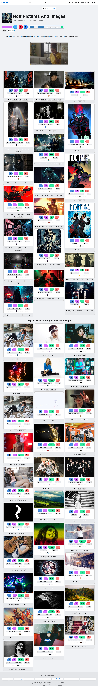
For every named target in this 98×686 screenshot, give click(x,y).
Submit (75, 2)
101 (52, 510)
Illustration (20, 216)
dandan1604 (84, 484)
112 (83, 637)
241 (52, 380)
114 (52, 444)
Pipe (57, 195)
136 (21, 659)
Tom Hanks (43, 99)
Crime (55, 226)
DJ (22, 393)
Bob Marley (53, 556)
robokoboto (23, 179)
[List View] (36, 27)
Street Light (28, 281)
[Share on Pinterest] (21, 27)
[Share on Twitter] (15, 27)
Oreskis (84, 450)
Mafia (10, 315)
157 (21, 628)
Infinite (41, 27)
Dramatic (60, 226)
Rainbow (24, 149)
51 (83, 377)
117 (21, 595)
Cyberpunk (28, 214)
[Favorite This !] (46, 121)
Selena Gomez (22, 359)
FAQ (11, 679)
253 (52, 547)
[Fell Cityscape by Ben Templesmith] (79, 89)
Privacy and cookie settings (88, 679)
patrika (84, 383)
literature (52, 36)
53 (83, 511)
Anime (48, 8)
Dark (76, 313)
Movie (49, 99)
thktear (53, 654)
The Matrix (11, 214)
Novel (76, 36)
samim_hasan (53, 516)
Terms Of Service (28, 679)
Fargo (78, 279)
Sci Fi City (56, 164)
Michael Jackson (22, 533)
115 (21, 455)
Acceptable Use (39, 679)
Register (94, 2)
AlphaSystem (23, 389)
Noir (54, 8)
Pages (47, 27)
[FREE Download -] (41, 121)
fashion (23, 36)
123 (21, 524)
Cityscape (25, 99)
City (51, 164)
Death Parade (79, 310)
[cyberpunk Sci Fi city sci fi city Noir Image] (49, 151)
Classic (66, 36)
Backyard (11, 281)
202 (83, 410)
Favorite (8, 27)
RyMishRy (54, 191)
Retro (25, 315)
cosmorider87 (53, 450)
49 (52, 648)
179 (21, 561)
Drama (91, 279)
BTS (53, 355)
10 (21, 204)
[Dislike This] (57, 121)
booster (84, 416)
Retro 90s (41, 226)
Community (83, 2)
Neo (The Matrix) (20, 214)
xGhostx (22, 460)
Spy (12, 182)
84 (83, 604)
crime (57, 36)
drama (28, 36)
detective (41, 36)
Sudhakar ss (23, 355)
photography (17, 36)
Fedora (27, 182)
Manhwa (11, 247)
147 (52, 612)
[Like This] (82, 141)
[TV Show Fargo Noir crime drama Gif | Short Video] (79, 267)
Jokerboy (23, 529)
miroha (23, 426)
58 (52, 411)
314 (21, 384)
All (5, 30)
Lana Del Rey (84, 521)
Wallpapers (11, 30)
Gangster (44, 264)
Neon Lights (18, 250)
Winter (85, 581)
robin (22, 634)
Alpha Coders (5, 2)
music (11, 36)
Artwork (61, 36)
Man (15, 149)
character (72, 36)
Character (86, 310)
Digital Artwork (43, 130)
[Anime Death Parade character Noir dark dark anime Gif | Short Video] (79, 298)
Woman (59, 130)
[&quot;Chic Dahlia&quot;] (49, 118)
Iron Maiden (22, 637)
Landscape (54, 519)
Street (29, 149)
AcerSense (22, 665)
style (32, 36)
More (57, 27)
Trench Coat (18, 151)
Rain (18, 149)
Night (29, 315)
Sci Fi (47, 164)
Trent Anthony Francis (54, 127)
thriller (36, 36)
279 (21, 421)
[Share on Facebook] (26, 27)
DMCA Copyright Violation (71, 679)
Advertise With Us (57, 679)
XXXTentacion (22, 464)
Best (52, 27)
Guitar (53, 621)
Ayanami (53, 351)
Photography (47, 519)
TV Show (72, 279)
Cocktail (58, 298)
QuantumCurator (23, 95)
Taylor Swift (22, 570)
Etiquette (48, 679)
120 (21, 491)
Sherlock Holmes (44, 195)
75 (52, 345)
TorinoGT (84, 147)
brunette (84, 578)
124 (83, 541)
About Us (5, 679)
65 (83, 479)
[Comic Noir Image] (79, 138)
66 (83, 572)
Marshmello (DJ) (18, 604)
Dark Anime (82, 313)
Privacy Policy (18, 679)
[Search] (45, 2)
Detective (15, 99)
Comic (79, 101)
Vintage (58, 264)
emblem (46, 36)
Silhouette (17, 281)
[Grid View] (32, 27)
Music (15, 359)
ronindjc (84, 97)
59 (52, 479)
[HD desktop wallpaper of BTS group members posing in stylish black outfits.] (79, 476)
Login (88, 2)
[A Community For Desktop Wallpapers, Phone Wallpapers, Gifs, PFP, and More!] (43, 8)
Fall (86, 613)
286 (21, 349)
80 (52, 578)
